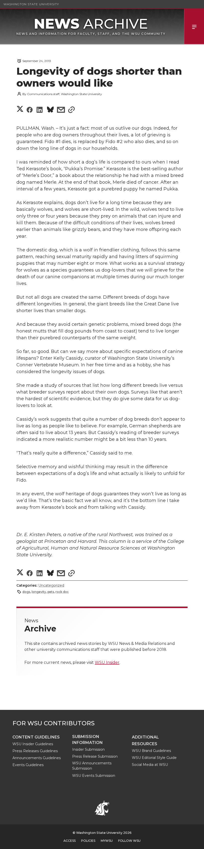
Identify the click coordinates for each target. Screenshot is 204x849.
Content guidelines (36, 737)
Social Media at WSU (150, 764)
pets (51, 592)
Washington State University (31, 4)
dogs (26, 592)
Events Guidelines (28, 765)
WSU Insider (107, 662)
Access (69, 841)
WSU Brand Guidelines (151, 750)
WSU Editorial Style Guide (154, 757)
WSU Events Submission (93, 775)
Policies (88, 841)
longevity (39, 592)
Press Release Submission (95, 756)
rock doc (62, 592)
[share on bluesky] (50, 110)
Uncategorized (51, 585)
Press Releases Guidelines (35, 751)
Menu (194, 26)
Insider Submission (88, 749)
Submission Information (87, 739)
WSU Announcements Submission (91, 766)
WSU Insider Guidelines (32, 744)
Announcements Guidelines (36, 758)
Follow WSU (129, 841)
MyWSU (107, 841)
